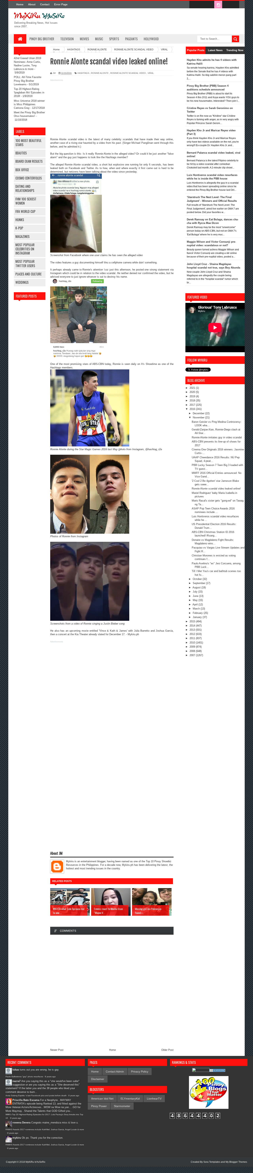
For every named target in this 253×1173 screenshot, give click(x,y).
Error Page (60, 4)
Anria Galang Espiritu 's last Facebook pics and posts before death (36, 1095)
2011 (193, 638)
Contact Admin (115, 1071)
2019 (193, 396)
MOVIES (84, 39)
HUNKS (19, 219)
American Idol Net (102, 1098)
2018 (193, 400)
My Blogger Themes (236, 1162)
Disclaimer (97, 1079)
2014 (193, 625)
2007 (193, 655)
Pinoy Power (99, 1106)
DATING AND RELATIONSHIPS (24, 188)
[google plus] (235, 5)
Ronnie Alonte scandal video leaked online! (216, 488)
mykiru (16, 1137)
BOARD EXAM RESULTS (28, 161)
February (198, 612)
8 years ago (50, 1076)
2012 (193, 634)
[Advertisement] (112, 110)
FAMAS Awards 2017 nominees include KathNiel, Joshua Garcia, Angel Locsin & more (45, 1129)
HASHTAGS (83, 73)
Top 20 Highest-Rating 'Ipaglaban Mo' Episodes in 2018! (29, 92)
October (198, 579)
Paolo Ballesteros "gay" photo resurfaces (24, 1076)
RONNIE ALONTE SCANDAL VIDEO (128, 73)
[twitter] (202, 5)
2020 (193, 392)
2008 (193, 651)
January (198, 617)
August (197, 587)
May (195, 600)
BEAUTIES (21, 153)
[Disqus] (112, 990)
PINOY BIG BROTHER (41, 39)
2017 (193, 404)
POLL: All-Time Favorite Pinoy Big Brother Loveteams (27, 81)
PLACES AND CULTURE (28, 274)
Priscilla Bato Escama (25, 1100)
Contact (44, 4)
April (195, 604)
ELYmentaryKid (130, 1098)
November (199, 417)
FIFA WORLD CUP (25, 211)
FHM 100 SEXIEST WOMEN (25, 201)
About (31, 4)
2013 (193, 629)
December (199, 413)
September (199, 583)
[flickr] (210, 5)
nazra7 (16, 1081)
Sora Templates (211, 1162)
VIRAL (151, 73)
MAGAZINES (22, 236)
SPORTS (114, 39)
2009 (193, 646)
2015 (193, 621)
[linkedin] (226, 5)
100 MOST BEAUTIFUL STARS (28, 142)
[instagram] (218, 5)
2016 (193, 409)
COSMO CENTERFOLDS (28, 178)
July (195, 591)
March (197, 608)
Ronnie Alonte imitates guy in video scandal (217, 437)
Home (19, 4)
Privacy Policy (139, 1071)
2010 (193, 642)
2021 (193, 387)
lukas (15, 1069)
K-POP (19, 228)
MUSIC (99, 39)
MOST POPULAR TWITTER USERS (25, 263)
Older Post (167, 1049)
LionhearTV (154, 1098)
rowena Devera (21, 1122)
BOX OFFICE (22, 169)
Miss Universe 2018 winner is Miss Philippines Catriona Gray (29, 104)
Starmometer (122, 1106)
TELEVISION (67, 39)
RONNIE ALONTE (100, 73)
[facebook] (193, 5)
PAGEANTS (131, 39)
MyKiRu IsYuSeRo (35, 1162)
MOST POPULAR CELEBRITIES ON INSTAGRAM (25, 248)
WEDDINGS (21, 282)
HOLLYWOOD (151, 39)
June (196, 595)
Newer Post (56, 1049)
